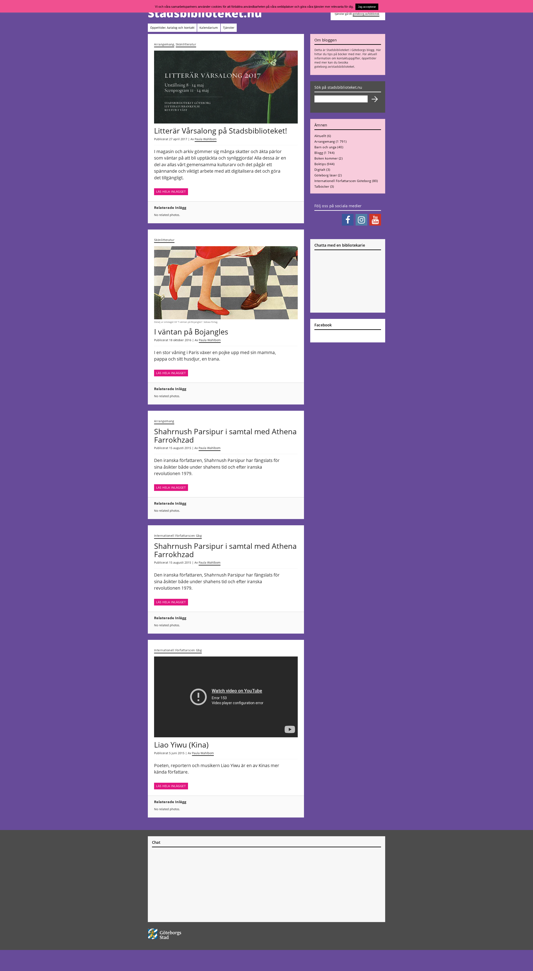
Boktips (320, 164)
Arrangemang (164, 44)
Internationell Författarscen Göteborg (342, 181)
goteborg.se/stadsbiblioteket (334, 67)
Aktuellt (320, 136)
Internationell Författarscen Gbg (178, 536)
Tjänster (229, 28)
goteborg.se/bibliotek (366, 14)
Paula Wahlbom (206, 139)
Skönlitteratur (186, 44)
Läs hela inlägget (171, 191)
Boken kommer (326, 158)
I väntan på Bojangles (191, 332)
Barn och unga (325, 147)
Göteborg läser (325, 175)
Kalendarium (208, 28)
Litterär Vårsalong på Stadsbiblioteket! (220, 131)
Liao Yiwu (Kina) (181, 745)
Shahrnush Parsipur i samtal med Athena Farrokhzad (225, 435)
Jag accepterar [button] (367, 6)
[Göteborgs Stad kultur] (175, 933)
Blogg (318, 153)
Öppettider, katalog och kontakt (172, 28)
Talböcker (321, 186)
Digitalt (319, 169)
